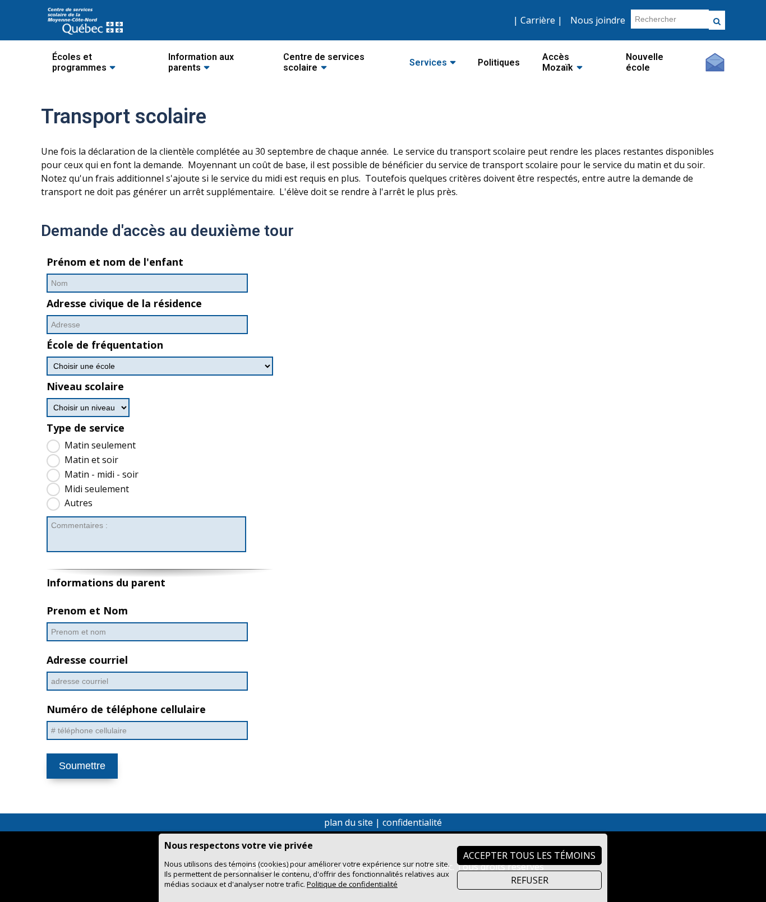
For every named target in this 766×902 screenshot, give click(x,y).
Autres (78, 503)
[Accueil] (85, 35)
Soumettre (82, 765)
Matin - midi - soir (101, 474)
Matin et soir (91, 460)
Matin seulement (100, 445)
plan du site (348, 822)
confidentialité (412, 822)
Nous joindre (597, 20)
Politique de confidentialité (352, 884)
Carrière (537, 20)
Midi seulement (96, 489)
